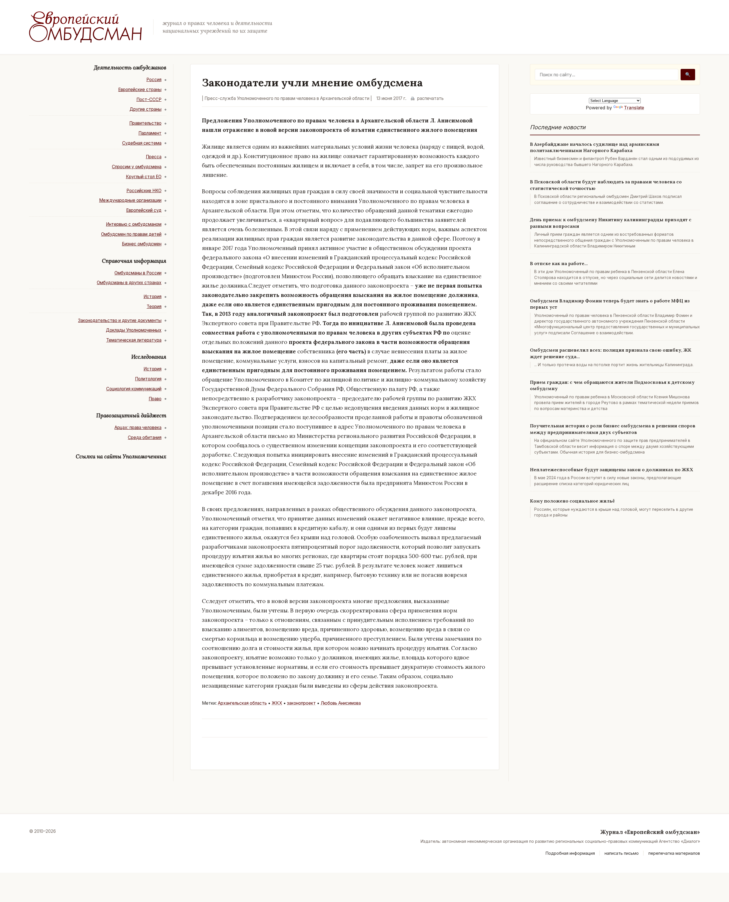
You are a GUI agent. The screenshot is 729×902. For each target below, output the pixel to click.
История (152, 296)
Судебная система (141, 143)
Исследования (148, 356)
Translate (634, 107)
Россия (153, 79)
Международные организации (130, 200)
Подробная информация (570, 853)
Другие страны (145, 109)
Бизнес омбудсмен (141, 244)
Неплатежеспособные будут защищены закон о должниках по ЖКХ (611, 469)
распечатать (430, 98)
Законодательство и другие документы (119, 320)
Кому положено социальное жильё (572, 501)
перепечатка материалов (674, 853)
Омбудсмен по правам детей (131, 234)
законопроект (301, 703)
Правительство (145, 123)
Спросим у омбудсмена (136, 166)
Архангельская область (242, 703)
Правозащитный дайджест (131, 415)
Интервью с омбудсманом (133, 224)
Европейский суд (143, 210)
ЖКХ (277, 703)
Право (155, 398)
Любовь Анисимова (341, 703)
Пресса (153, 156)
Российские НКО (143, 190)
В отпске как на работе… (559, 263)
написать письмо (622, 853)
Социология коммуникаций (133, 388)
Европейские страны (139, 89)
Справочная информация (134, 260)
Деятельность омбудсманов (130, 67)
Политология (148, 379)
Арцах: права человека (137, 427)
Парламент (149, 133)
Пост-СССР (148, 99)
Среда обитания (144, 437)
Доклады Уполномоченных (133, 330)
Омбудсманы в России (137, 273)
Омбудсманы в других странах (129, 282)
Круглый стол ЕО (143, 176)
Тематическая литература (133, 340)
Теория (154, 306)
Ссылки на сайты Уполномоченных (121, 456)
